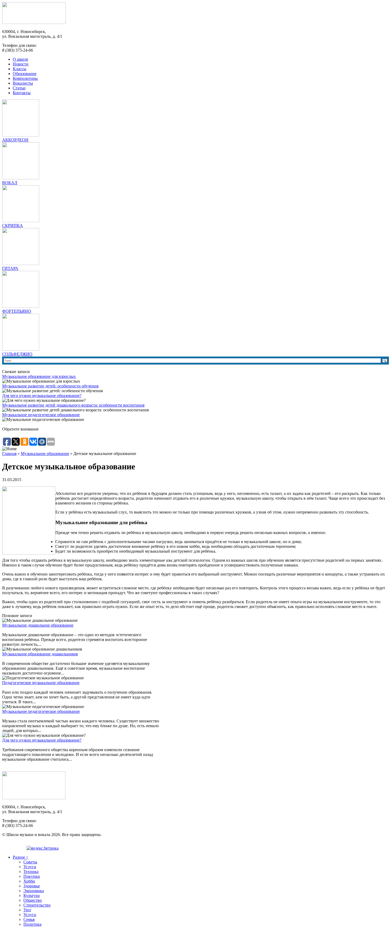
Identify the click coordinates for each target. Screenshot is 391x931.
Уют (27, 910)
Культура (31, 895)
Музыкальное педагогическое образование (41, 414)
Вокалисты (23, 83)
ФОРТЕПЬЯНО (16, 311)
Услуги (29, 866)
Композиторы (25, 78)
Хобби (29, 881)
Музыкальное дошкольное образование (37, 625)
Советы (30, 862)
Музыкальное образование (45, 453)
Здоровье (31, 886)
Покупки (31, 876)
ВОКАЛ (9, 182)
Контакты (22, 92)
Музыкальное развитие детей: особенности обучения (50, 386)
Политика (32, 924)
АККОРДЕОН (15, 140)
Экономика (33, 890)
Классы (19, 69)
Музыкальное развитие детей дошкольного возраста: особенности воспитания (73, 405)
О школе (20, 59)
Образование (24, 73)
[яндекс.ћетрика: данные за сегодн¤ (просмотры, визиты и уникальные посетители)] (43, 848)
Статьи (19, 88)
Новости (20, 64)
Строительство (37, 905)
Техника (31, 871)
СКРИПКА (12, 225)
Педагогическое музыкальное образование (41, 682)
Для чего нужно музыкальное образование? (41, 395)
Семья (29, 919)
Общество (32, 900)
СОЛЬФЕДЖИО (17, 354)
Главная (9, 453)
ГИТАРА (10, 268)
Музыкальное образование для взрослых (39, 376)
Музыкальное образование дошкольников (40, 654)
